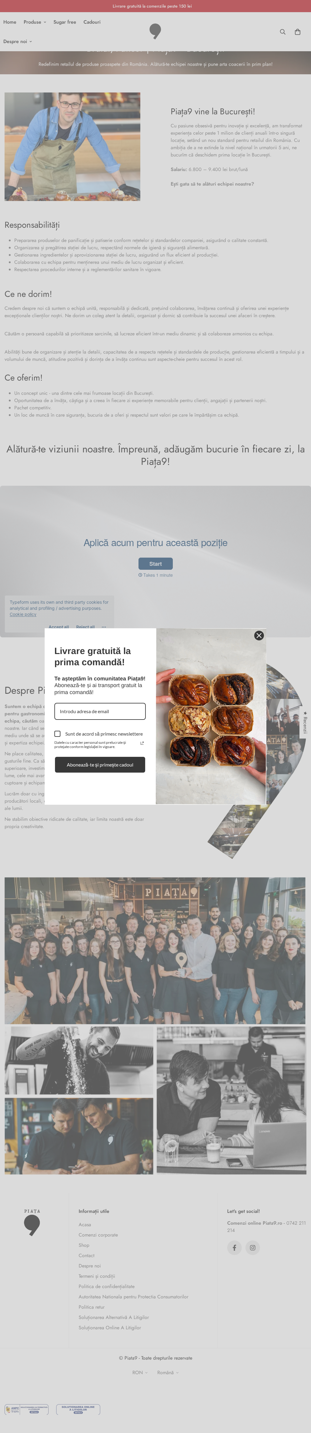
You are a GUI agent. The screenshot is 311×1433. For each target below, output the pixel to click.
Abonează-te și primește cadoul (100, 764)
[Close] (259, 635)
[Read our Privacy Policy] (142, 743)
